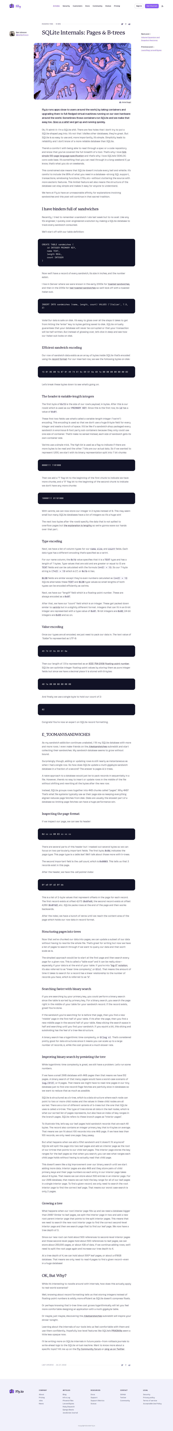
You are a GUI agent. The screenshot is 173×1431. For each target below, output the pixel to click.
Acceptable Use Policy (152, 1404)
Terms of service (150, 1401)
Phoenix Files (68, 1401)
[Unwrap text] (129, 241)
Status (108, 6)
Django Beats (68, 1410)
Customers (77, 6)
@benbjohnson (22, 35)
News (41, 1404)
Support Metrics (97, 1401)
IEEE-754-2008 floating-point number (109, 663)
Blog (64, 1394)
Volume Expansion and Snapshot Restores (150, 39)
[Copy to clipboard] (132, 241)
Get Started (152, 6)
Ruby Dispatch (69, 1407)
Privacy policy (149, 1398)
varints (56, 607)
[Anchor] (40, 208)
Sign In (139, 6)
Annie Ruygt (126, 102)
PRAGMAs (116, 1330)
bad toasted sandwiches (83, 287)
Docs (93, 1394)
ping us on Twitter (114, 1349)
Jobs (41, 1401)
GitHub (123, 1394)
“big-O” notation (118, 965)
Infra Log (66, 1398)
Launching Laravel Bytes (151, 50)
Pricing (117, 6)
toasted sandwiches (118, 284)
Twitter (123, 1398)
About (41, 1394)
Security (66, 6)
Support (94, 1398)
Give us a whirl (61, 122)
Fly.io (45, 109)
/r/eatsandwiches (98, 746)
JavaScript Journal (70, 1413)
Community (97, 6)
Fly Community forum (89, 1349)
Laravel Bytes (68, 1404)
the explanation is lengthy (78, 525)
